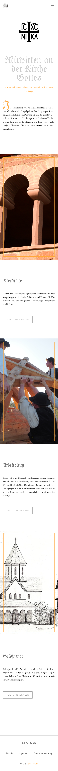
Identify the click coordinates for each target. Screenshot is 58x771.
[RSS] (31, 743)
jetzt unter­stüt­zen (18, 319)
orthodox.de (33, 763)
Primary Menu (52, 5)
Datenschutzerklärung (43, 753)
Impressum (23, 753)
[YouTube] (34, 743)
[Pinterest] (27, 743)
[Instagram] (23, 743)
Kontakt (9, 753)
